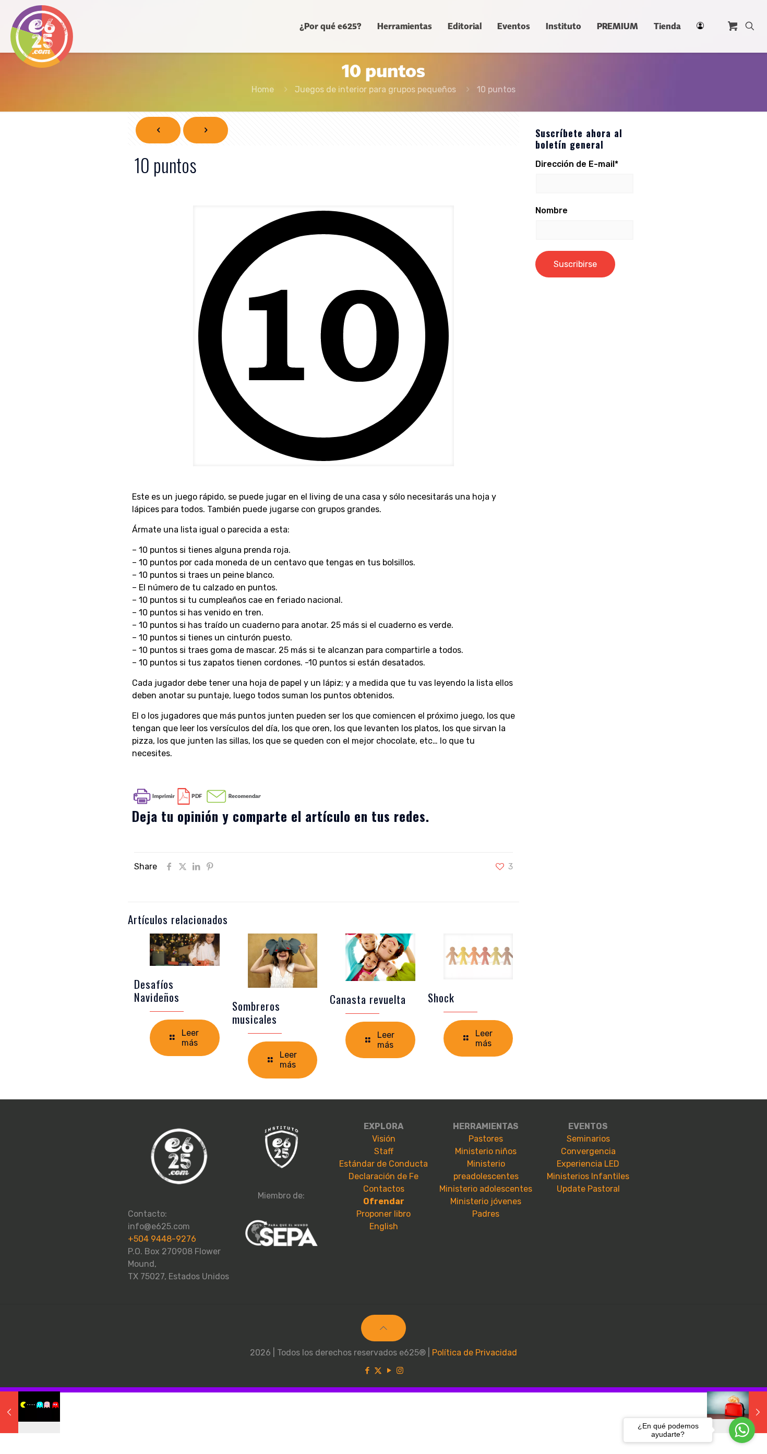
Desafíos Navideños (156, 990)
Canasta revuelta (368, 999)
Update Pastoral (588, 1189)
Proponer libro (383, 1214)
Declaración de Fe (383, 1176)
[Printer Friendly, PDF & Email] (197, 802)
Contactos (383, 1189)
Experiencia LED (588, 1164)
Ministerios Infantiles (588, 1176)
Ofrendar (383, 1201)
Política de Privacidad (474, 1353)
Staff (383, 1151)
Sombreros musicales (256, 1012)
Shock (441, 997)
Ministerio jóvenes (485, 1201)
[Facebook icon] (367, 1370)
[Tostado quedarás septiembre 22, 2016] (737, 1412)
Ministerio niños (486, 1151)
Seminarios (588, 1139)
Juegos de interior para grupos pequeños (375, 89)
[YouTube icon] (389, 1370)
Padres (485, 1214)
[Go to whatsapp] (742, 1430)
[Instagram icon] (400, 1370)
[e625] (41, 36)
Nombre (551, 210)
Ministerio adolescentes (485, 1189)
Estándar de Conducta (383, 1164)
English (383, 1226)
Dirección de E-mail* (576, 164)
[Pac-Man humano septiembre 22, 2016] (30, 1412)
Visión (384, 1139)
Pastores (486, 1139)
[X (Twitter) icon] (378, 1370)
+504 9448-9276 (162, 1239)
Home (262, 89)
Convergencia (588, 1151)
